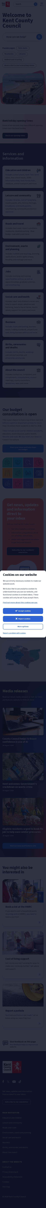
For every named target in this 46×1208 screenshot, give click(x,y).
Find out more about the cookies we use (20, 602)
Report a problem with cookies (14, 633)
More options (23, 626)
